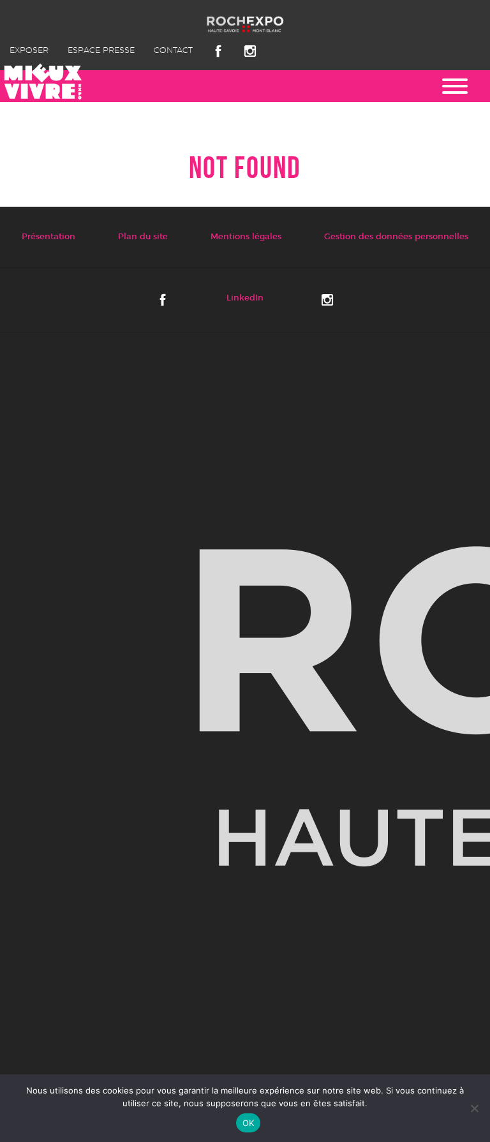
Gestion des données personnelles (396, 237)
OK (248, 1123)
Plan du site (143, 237)
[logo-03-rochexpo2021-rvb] (245, 706)
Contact (173, 51)
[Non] (474, 1108)
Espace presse (101, 51)
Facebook (218, 51)
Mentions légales (246, 237)
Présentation (48, 237)
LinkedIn (245, 298)
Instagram (250, 51)
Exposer (29, 51)
